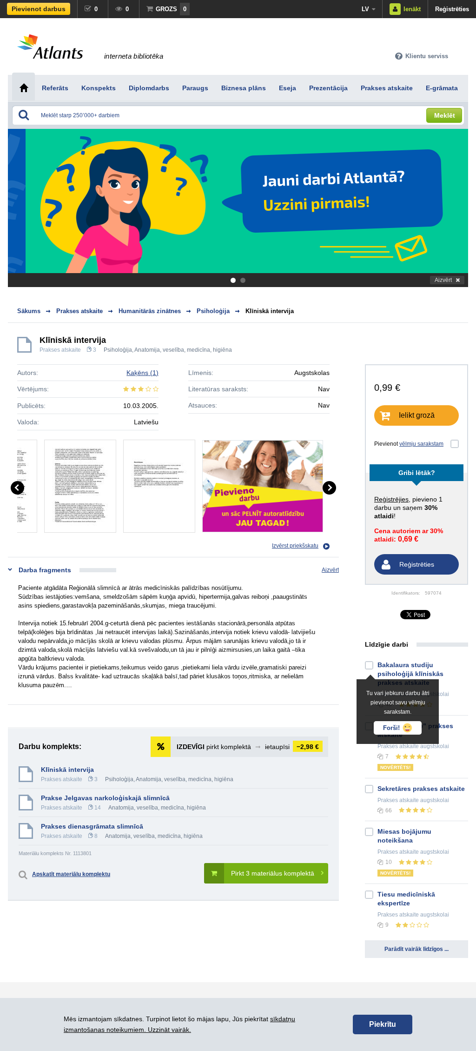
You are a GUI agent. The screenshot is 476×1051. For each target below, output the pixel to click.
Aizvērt (443, 280)
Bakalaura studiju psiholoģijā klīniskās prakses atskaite (410, 673)
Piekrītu (382, 1024)
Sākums (28, 311)
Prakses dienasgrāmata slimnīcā (92, 826)
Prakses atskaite (60, 350)
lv (365, 9)
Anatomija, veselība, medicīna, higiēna (183, 350)
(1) (142, 372)
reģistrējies (391, 499)
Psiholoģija (118, 350)
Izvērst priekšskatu (295, 545)
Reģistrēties (452, 9)
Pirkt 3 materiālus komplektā (272, 873)
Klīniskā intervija (269, 311)
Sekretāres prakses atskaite (421, 788)
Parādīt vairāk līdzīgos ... (416, 949)
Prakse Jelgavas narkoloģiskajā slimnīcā (105, 798)
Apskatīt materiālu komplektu (71, 874)
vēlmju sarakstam (421, 444)
